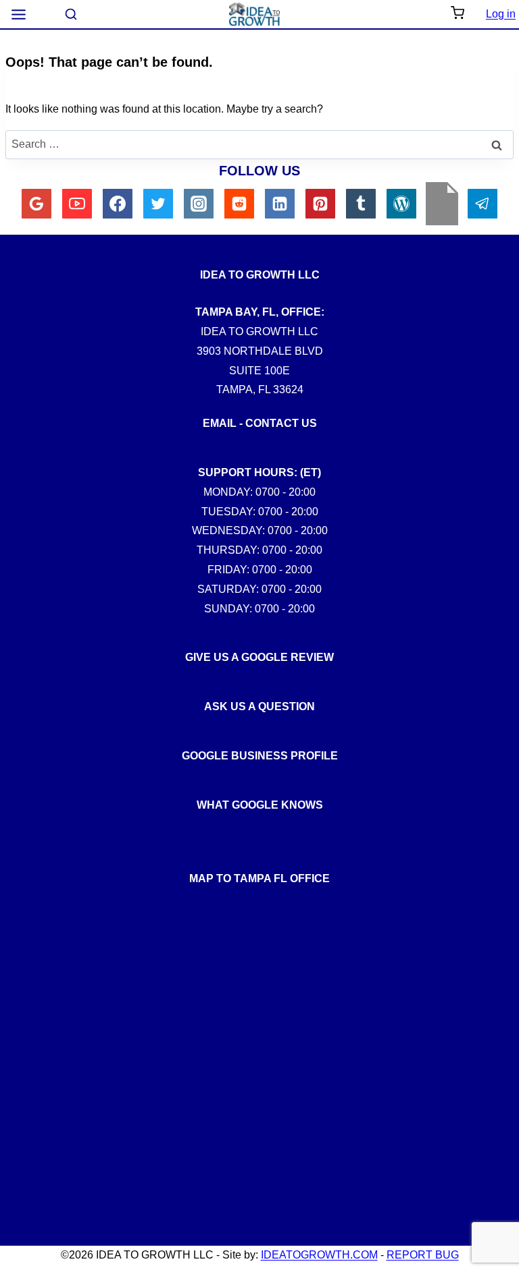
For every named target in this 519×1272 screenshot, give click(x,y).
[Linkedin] (280, 203)
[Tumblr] (361, 203)
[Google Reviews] (36, 203)
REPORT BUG (423, 1255)
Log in (501, 14)
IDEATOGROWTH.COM (319, 1255)
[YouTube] (77, 203)
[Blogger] (442, 203)
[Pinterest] (320, 203)
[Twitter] (158, 203)
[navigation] (18, 14)
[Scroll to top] (498, 899)
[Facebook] (117, 203)
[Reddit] (239, 203)
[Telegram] (482, 203)
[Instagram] (198, 203)
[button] (457, 14)
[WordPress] (401, 203)
